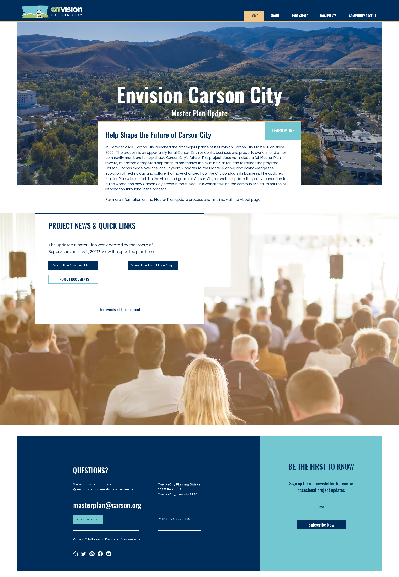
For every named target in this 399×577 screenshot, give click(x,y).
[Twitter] (83, 553)
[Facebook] (100, 553)
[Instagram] (92, 553)
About (245, 200)
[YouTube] (108, 553)
